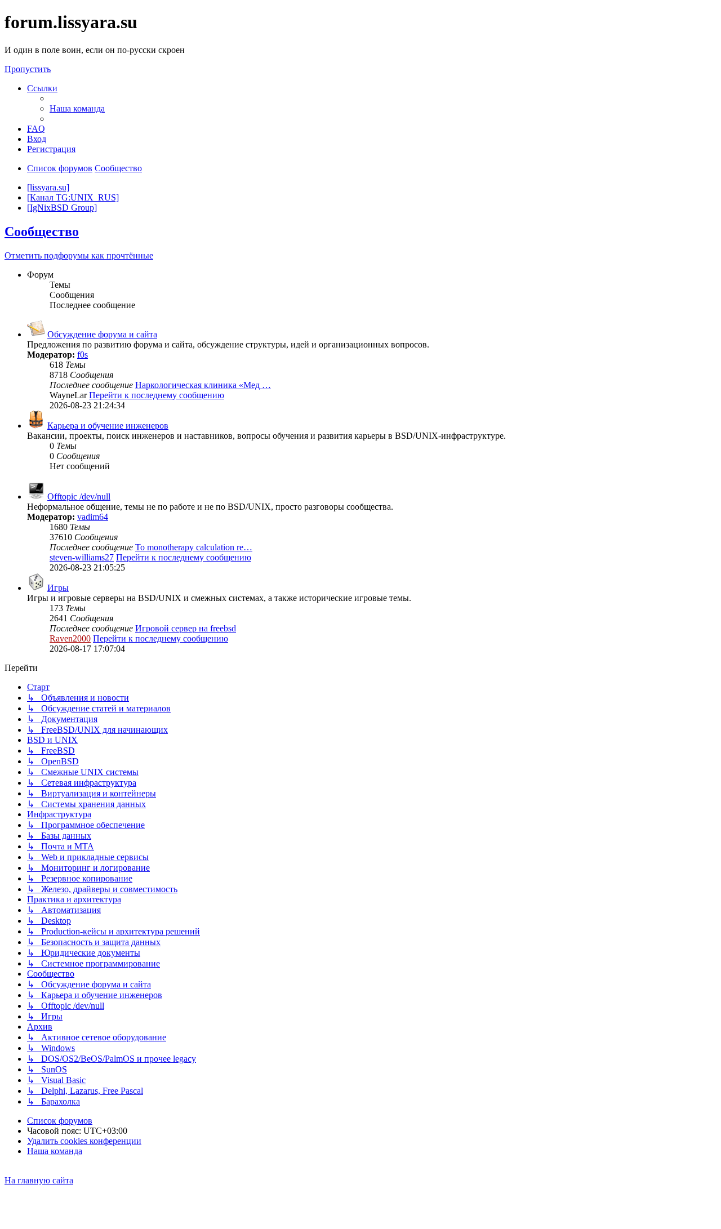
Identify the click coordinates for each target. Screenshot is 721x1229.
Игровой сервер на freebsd (185, 628)
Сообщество (42, 231)
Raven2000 (70, 638)
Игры (58, 588)
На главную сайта (39, 1180)
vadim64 (92, 517)
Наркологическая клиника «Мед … (203, 385)
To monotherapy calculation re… (193, 547)
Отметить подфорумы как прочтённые (79, 255)
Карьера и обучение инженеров (107, 425)
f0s (82, 354)
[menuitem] (77, 108)
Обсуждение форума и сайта (102, 334)
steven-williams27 (82, 557)
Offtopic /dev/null (78, 496)
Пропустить (28, 69)
